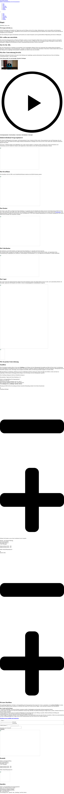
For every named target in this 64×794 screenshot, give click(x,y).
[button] (32, 102)
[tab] (4, 135)
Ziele (3, 4)
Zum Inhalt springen (4, 0)
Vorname (14, 722)
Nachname (15, 723)
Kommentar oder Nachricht (5, 728)
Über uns (4, 6)
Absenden (2, 729)
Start (3, 3)
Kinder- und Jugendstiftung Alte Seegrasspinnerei (10, 1)
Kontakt (4, 9)
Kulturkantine (58, 212)
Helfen (3, 8)
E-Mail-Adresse (3, 725)
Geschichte (4, 7)
